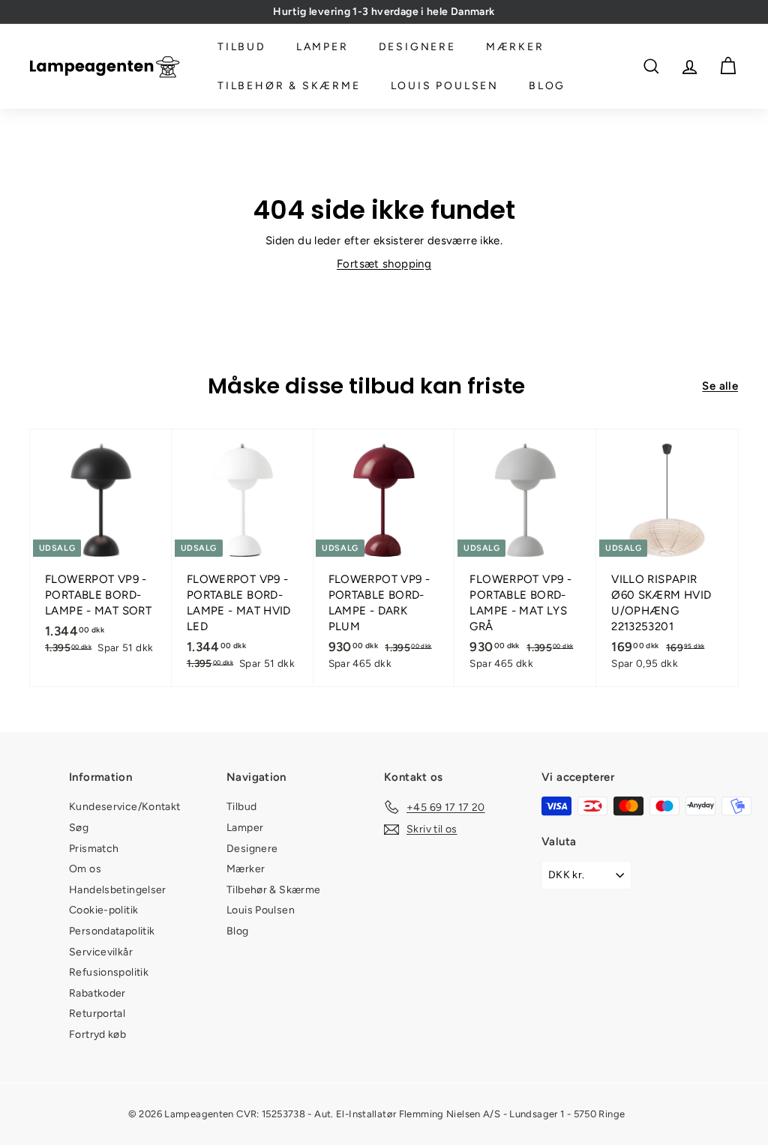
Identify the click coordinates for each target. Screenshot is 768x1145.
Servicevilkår (101, 952)
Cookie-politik (103, 910)
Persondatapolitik (111, 931)
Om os (85, 868)
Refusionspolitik (108, 972)
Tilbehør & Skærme (289, 85)
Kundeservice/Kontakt (125, 806)
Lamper (322, 46)
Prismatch (93, 848)
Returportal (97, 1013)
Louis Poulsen (445, 85)
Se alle (720, 386)
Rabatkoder (97, 993)
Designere (417, 46)
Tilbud (242, 46)
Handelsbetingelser (117, 889)
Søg (78, 827)
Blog (547, 85)
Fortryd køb (97, 1034)
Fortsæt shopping (384, 264)
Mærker (515, 46)
